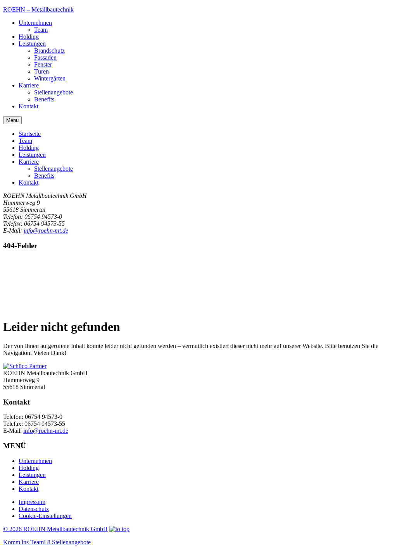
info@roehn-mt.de (46, 230)
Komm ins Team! (47, 542)
